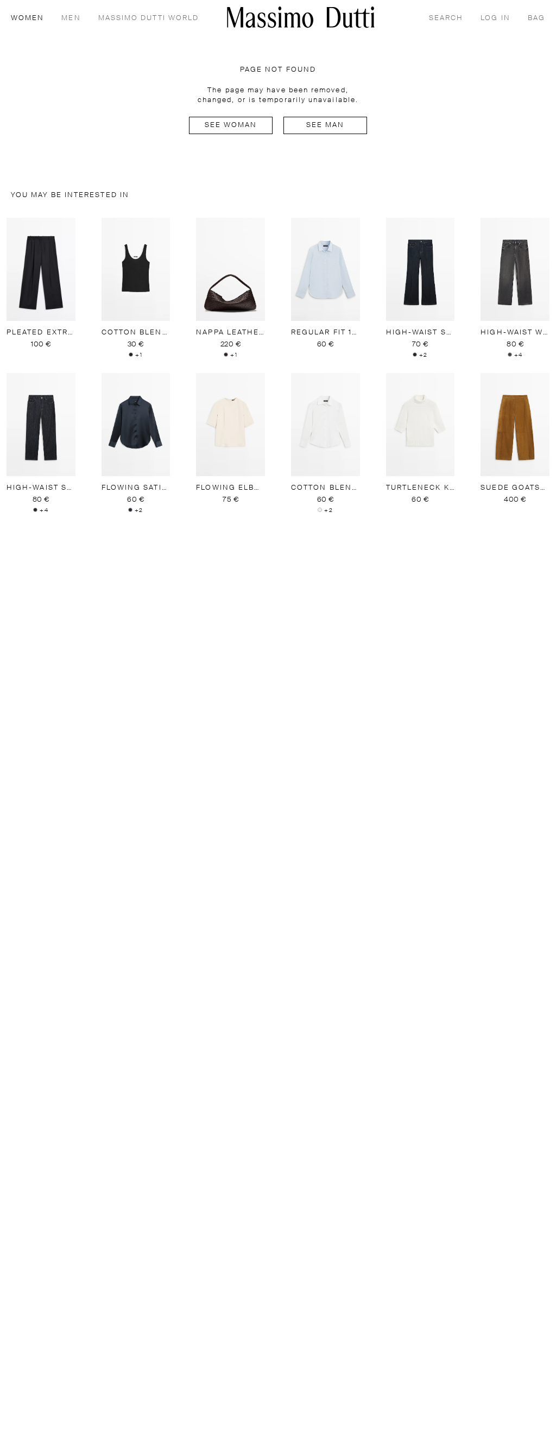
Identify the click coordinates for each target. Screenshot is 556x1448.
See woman (231, 125)
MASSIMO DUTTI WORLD (148, 18)
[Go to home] (301, 17)
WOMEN (27, 18)
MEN (70, 18)
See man (325, 125)
